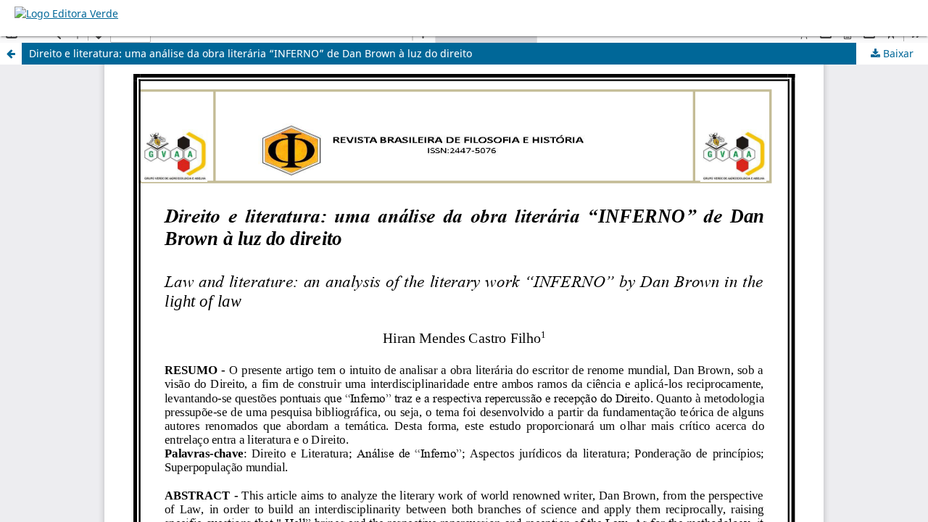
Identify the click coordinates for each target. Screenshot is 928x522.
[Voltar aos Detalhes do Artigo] (11, 54)
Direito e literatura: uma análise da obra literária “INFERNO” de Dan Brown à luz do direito (250, 53)
